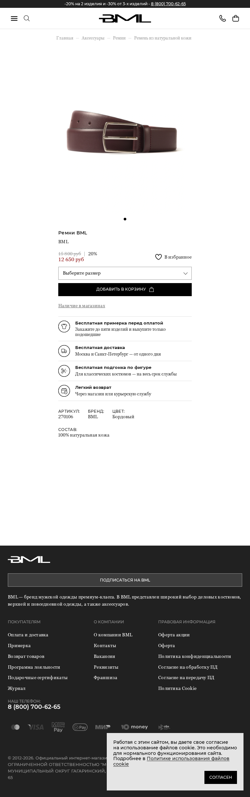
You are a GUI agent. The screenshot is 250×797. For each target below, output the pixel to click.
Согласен (220, 777)
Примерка (19, 645)
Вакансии (104, 656)
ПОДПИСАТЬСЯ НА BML (125, 580)
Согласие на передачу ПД (186, 677)
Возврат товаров (26, 656)
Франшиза (105, 677)
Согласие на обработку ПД (187, 667)
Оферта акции (174, 634)
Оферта (166, 645)
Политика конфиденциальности (194, 656)
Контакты (105, 645)
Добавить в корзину (121, 289)
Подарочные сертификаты (38, 677)
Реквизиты (106, 667)
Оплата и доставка (28, 634)
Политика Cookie (177, 688)
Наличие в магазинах (81, 305)
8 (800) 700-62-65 (168, 3)
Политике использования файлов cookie (171, 761)
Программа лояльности (34, 667)
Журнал (17, 688)
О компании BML (113, 634)
